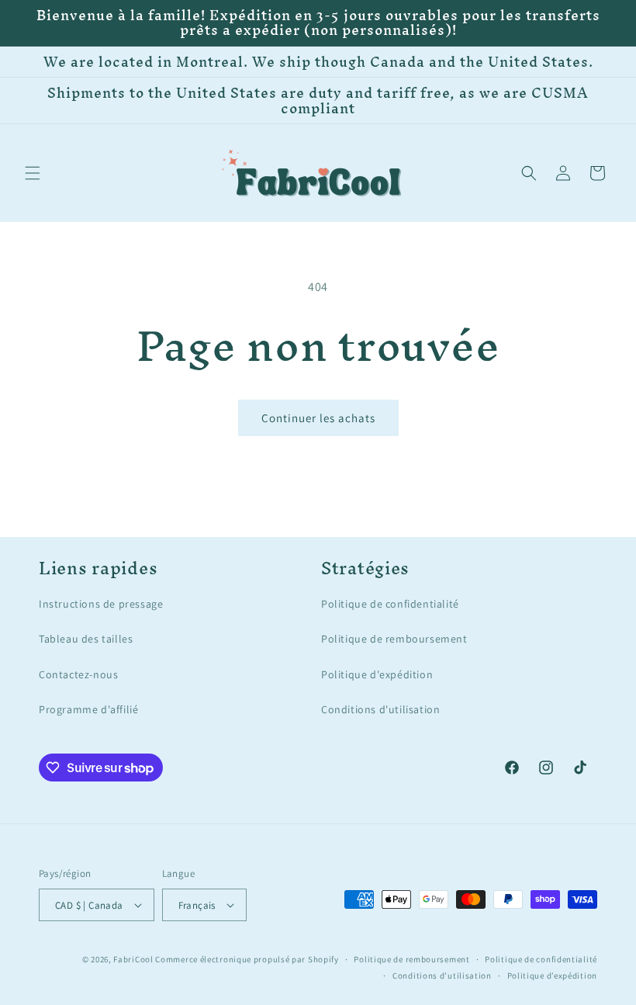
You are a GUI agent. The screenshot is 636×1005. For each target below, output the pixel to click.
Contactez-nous (78, 674)
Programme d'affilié (88, 709)
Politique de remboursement (394, 639)
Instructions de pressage (101, 604)
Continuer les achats (318, 418)
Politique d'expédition (377, 674)
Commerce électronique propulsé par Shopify (246, 959)
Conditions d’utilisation (442, 975)
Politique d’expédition (552, 975)
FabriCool (133, 959)
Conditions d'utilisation (380, 709)
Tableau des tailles (86, 639)
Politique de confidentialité (390, 604)
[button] (33, 173)
